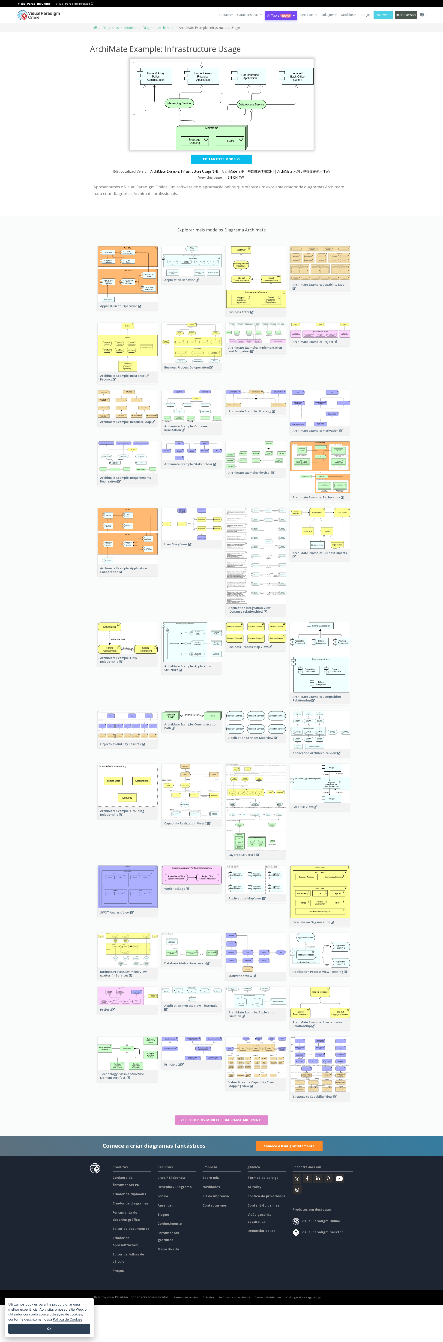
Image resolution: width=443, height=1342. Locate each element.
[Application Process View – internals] (192, 1012)
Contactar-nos (215, 1205)
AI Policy (254, 1187)
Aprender (165, 1205)
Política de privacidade (266, 1196)
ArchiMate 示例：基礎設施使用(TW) (303, 171)
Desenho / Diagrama (175, 1187)
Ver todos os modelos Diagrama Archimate (222, 1120)
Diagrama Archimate (158, 27)
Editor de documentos (131, 1228)
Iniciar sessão (406, 14)
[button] (249, 15)
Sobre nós (211, 1177)
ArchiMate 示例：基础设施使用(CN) (248, 171)
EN (229, 177)
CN (235, 177)
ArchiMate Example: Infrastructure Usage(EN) (184, 171)
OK (49, 1328)
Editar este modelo (221, 159)
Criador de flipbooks (129, 1194)
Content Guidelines (263, 1205)
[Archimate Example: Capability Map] (320, 291)
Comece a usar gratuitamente (289, 1146)
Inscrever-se (383, 14)
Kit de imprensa (216, 1196)
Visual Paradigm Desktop (73, 3)
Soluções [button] (328, 14)
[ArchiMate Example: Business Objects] (320, 559)
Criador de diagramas (131, 1203)
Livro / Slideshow (172, 1177)
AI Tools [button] (278, 15)
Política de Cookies (67, 1319)
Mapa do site (168, 1249)
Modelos (130, 27)
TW (241, 177)
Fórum (163, 1196)
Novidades (211, 1187)
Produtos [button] (224, 14)
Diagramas (110, 27)
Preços (365, 14)
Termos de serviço (263, 1177)
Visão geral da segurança (303, 1297)
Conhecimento (170, 1223)
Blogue (163, 1214)
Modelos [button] (347, 14)
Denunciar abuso (261, 1230)
